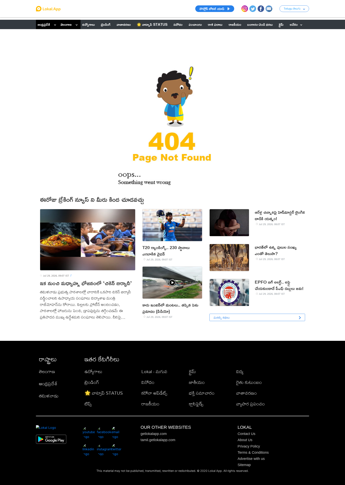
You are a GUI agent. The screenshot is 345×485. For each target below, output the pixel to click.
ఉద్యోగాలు (93, 371)
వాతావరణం (246, 393)
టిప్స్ (88, 403)
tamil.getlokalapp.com (158, 440)
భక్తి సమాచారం (201, 393)
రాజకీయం (150, 403)
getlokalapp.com (154, 434)
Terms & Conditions (253, 452)
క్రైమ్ (192, 371)
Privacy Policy (249, 446)
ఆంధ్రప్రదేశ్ (44, 24)
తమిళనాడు (48, 395)
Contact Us (246, 434)
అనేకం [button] (294, 24)
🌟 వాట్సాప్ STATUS (103, 393)
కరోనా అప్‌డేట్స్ (154, 393)
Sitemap (244, 465)
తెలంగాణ (65, 24)
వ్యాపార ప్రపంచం (250, 403)
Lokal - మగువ (154, 371)
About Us (245, 440)
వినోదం (147, 382)
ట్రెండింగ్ (91, 382)
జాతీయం (197, 382)
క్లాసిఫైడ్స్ (196, 403)
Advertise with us (251, 459)
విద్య (239, 371)
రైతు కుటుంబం (249, 382)
